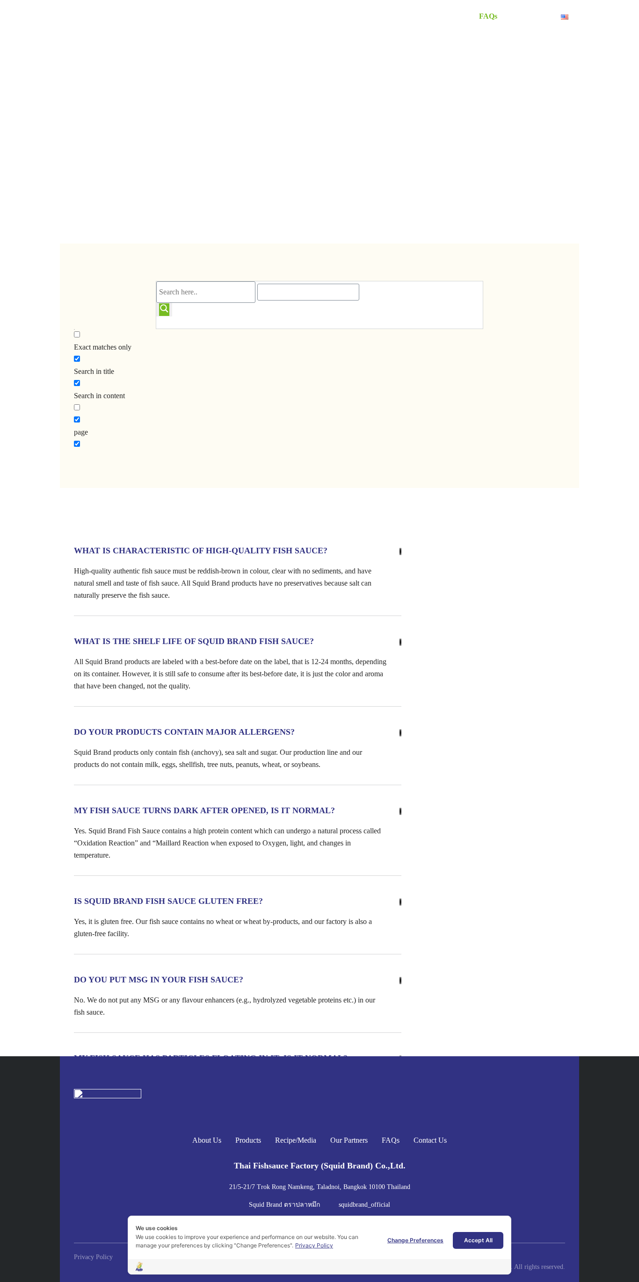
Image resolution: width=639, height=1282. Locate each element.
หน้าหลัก (91, 153)
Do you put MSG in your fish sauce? (158, 979)
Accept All (478, 1240)
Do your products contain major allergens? (184, 732)
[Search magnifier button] (164, 310)
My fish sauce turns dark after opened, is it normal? (204, 810)
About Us (293, 16)
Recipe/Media (386, 16)
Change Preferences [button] (415, 1240)
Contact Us (529, 16)
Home (254, 16)
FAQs (488, 16)
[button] (230, 548)
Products (336, 16)
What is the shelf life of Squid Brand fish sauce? (194, 641)
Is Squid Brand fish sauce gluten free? (168, 901)
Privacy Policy (314, 1245)
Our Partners (443, 16)
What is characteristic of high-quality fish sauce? (200, 550)
